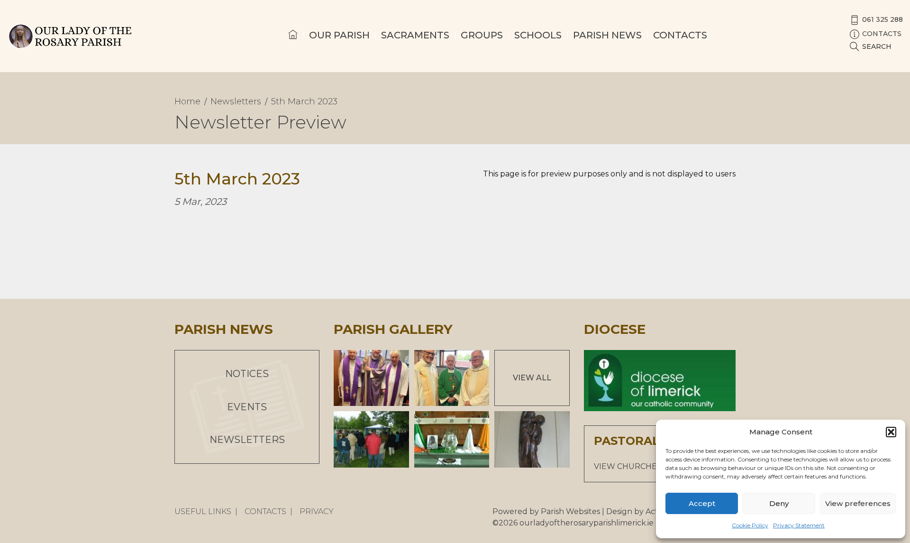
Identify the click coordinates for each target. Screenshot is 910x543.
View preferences (858, 503)
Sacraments (415, 35)
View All (532, 377)
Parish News (607, 35)
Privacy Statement (799, 525)
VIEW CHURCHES (628, 466)
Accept (702, 503)
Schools (538, 35)
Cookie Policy (750, 525)
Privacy (317, 511)
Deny (779, 503)
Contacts (680, 35)
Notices (247, 373)
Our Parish (339, 35)
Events (247, 407)
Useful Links (202, 511)
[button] (891, 432)
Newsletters (247, 439)
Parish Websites (570, 511)
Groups (482, 35)
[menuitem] (293, 43)
